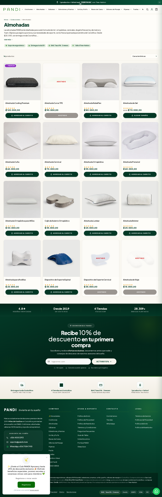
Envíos (61, 492)
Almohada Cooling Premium (17, 103)
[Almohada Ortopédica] (100, 140)
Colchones (53, 420)
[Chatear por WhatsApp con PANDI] (156, 491)
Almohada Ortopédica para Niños (19, 221)
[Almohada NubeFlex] (100, 81)
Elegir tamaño (141, 115)
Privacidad (53, 492)
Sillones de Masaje (56, 443)
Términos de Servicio (143, 416)
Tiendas (109, 420)
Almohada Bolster (131, 221)
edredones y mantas (89, 477)
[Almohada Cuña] (22, 140)
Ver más (7, 39)
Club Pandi (53, 462)
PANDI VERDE (54, 466)
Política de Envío (84, 416)
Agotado (62, 115)
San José (148, 477)
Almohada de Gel (130, 103)
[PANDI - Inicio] (11, 9)
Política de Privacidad (86, 420)
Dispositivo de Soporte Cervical (97, 280)
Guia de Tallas (83, 435)
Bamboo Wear (54, 458)
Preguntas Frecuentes (86, 431)
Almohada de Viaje (131, 280)
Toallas (51, 454)
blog (108, 480)
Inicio (6, 19)
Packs (51, 450)
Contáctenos (111, 416)
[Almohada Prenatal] (139, 140)
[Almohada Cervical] (61, 140)
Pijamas (52, 447)
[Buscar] (147, 9)
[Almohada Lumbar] (100, 199)
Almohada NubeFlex (92, 103)
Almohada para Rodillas (15, 280)
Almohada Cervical (53, 162)
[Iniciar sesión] (152, 9)
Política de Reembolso (86, 424)
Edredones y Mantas (57, 431)
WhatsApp (110, 424)
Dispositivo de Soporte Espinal (58, 280)
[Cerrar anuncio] (159, 2)
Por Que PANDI (83, 443)
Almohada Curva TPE (54, 103)
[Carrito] (156, 9)
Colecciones (15, 19)
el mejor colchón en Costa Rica (133, 480)
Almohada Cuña (12, 162)
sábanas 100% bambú (73, 477)
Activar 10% (102, 361)
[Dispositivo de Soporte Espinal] (61, 258)
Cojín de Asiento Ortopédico (57, 221)
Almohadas (53, 424)
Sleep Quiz (82, 447)
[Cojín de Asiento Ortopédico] (61, 199)
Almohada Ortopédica (94, 162)
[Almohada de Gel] (139, 81)
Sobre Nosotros (84, 439)
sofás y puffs (101, 477)
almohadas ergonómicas (56, 477)
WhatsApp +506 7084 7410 (21, 446)
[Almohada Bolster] (139, 199)
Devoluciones (71, 492)
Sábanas (52, 427)
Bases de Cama (55, 439)
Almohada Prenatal (131, 162)
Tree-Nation (132, 482)
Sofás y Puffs (54, 435)
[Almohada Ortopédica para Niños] (22, 199)
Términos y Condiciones (87, 427)
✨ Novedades (54, 416)
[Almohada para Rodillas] (22, 258)
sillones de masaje (113, 477)
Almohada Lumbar (92, 221)
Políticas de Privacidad (144, 420)
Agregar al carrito (23, 115)
